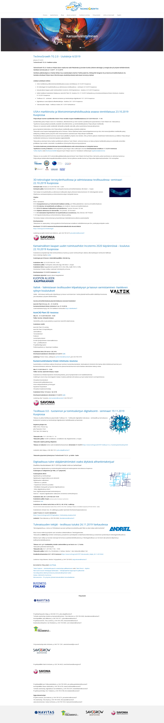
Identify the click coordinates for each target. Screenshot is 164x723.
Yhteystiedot (96, 15)
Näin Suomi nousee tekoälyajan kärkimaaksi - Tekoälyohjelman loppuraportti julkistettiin (58, 570)
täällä (58, 272)
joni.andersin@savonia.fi (77, 233)
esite (41, 501)
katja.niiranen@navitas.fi (80, 559)
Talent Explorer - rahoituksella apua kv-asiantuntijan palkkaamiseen (53, 568)
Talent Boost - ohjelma (82, 568)
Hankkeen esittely (84, 15)
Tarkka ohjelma (38, 151)
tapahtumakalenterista (98, 151)
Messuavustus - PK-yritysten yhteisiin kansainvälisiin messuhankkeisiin (53, 577)
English (119, 15)
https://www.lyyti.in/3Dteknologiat (43, 228)
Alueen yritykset (71, 15)
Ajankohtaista (54, 15)
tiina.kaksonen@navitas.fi (67, 518)
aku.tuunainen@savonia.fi (56, 398)
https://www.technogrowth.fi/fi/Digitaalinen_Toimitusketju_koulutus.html (54, 515)
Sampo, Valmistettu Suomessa (42, 575)
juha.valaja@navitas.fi (63, 450)
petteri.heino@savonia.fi (63, 357)
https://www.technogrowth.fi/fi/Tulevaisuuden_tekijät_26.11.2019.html (82, 554)
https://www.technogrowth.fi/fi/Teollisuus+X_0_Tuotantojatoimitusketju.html (105, 445)
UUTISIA (52, 565)
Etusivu (45, 15)
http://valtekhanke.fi (71, 308)
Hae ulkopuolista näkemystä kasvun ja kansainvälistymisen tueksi (52, 573)
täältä (49, 255)
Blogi (62, 15)
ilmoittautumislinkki (51, 151)
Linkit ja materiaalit (108, 15)
